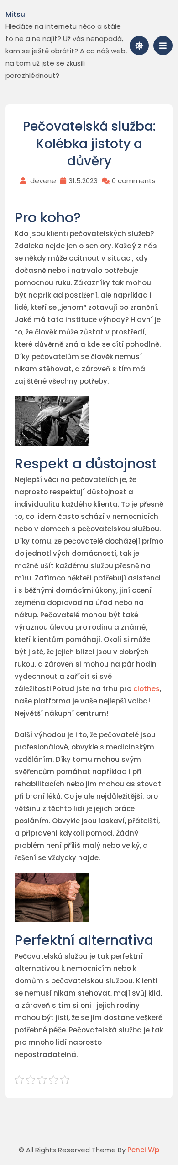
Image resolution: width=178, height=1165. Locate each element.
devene (43, 180)
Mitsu (15, 14)
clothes (146, 688)
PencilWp (143, 1150)
